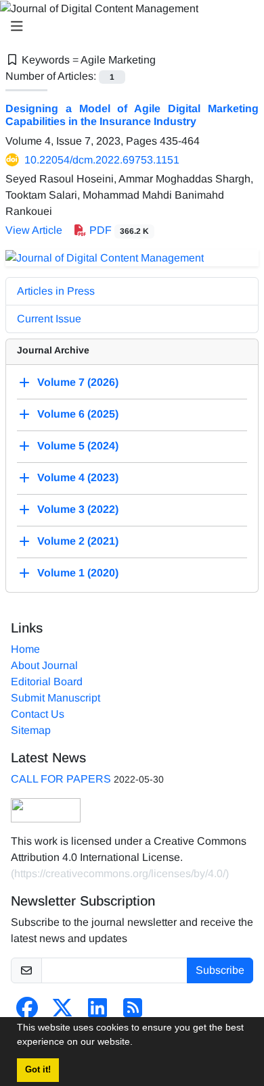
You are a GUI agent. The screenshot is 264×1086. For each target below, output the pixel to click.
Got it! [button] (38, 1070)
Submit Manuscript (55, 698)
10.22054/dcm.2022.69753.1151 (101, 160)
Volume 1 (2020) (77, 572)
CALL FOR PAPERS (61, 779)
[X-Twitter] (62, 1012)
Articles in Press (56, 291)
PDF (118, 230)
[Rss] (132, 1012)
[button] (137, 1043)
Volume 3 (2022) (77, 509)
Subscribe (220, 970)
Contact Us (37, 714)
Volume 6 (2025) (77, 414)
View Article (33, 230)
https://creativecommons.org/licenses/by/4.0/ (119, 873)
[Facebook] (27, 1012)
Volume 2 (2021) (77, 541)
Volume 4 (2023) (77, 477)
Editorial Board (47, 681)
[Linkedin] (97, 1012)
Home (25, 649)
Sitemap (31, 730)
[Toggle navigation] (128, 26)
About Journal (44, 665)
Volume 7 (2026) (77, 382)
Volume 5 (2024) (77, 445)
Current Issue (49, 318)
